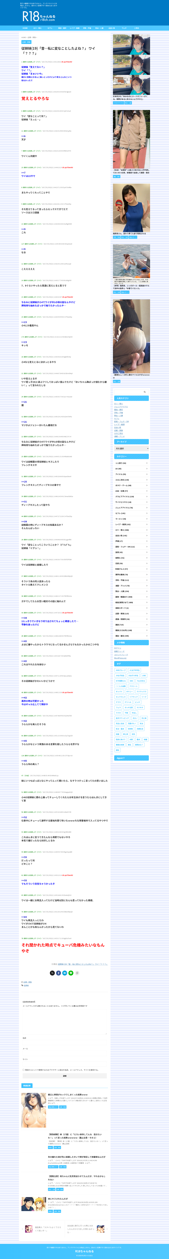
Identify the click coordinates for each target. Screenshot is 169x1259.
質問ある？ (139, 745)
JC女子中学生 (135, 670)
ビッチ (137, 702)
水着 (131, 739)
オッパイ (119, 691)
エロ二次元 (118, 433)
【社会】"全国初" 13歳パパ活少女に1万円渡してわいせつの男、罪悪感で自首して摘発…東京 (131, 171)
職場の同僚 (120, 745)
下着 (126, 713)
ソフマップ (134, 697)
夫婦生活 (140, 729)
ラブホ (118, 713)
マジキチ (140, 707)
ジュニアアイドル (121, 406)
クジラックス (141, 691)
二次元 (136, 28)
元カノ (135, 718)
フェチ (124, 28)
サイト (25, 1059)
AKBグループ (121, 670)
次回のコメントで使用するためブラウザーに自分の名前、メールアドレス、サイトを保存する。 (62, 1070)
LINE (144, 675)
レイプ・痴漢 (74, 28)
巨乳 (133, 734)
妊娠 (117, 734)
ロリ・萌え (38, 28)
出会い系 (112, 28)
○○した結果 (121, 686)
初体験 (130, 729)
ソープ (144, 697)
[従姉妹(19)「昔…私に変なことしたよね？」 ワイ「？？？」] (64, 973)
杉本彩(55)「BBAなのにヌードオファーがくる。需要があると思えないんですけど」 (130, 97)
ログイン (117, 648)
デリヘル (128, 702)
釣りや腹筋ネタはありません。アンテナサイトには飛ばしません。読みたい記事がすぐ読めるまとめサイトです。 (84, 1247)
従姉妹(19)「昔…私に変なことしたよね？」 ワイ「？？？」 (83, 964)
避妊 (117, 750)
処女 (141, 723)
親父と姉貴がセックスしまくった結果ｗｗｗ (68, 1094)
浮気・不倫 (87, 28)
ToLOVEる (141, 681)
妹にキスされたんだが (58, 1198)
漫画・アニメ (119, 436)
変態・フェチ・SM (121, 421)
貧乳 (129, 745)
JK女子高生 (120, 675)
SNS (131, 681)
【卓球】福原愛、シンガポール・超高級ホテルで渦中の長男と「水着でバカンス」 (131, 287)
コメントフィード (121, 654)
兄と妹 (144, 718)
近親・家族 (28, 982)
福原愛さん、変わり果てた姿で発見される (129, 233)
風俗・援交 (62, 28)
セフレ (50, 28)
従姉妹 (26, 985)
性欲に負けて (121, 739)
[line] (70, 973)
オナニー (129, 691)
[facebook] (58, 973)
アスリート (134, 686)
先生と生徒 (120, 723)
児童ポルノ (132, 723)
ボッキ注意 (129, 707)
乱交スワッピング (122, 718)
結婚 (145, 739)
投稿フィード (119, 651)
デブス (118, 702)
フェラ (118, 707)
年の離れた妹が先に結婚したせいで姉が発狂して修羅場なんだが (76, 1156)
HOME (25, 28)
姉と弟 (125, 734)
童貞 (138, 739)
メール (25, 1048)
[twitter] (52, 973)
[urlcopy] (77, 973)
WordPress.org (120, 658)
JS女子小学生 (133, 675)
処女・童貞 (120, 729)
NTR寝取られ (121, 681)
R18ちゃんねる (84, 1251)
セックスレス (121, 697)
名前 (24, 1038)
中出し (134, 713)
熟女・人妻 (99, 28)
